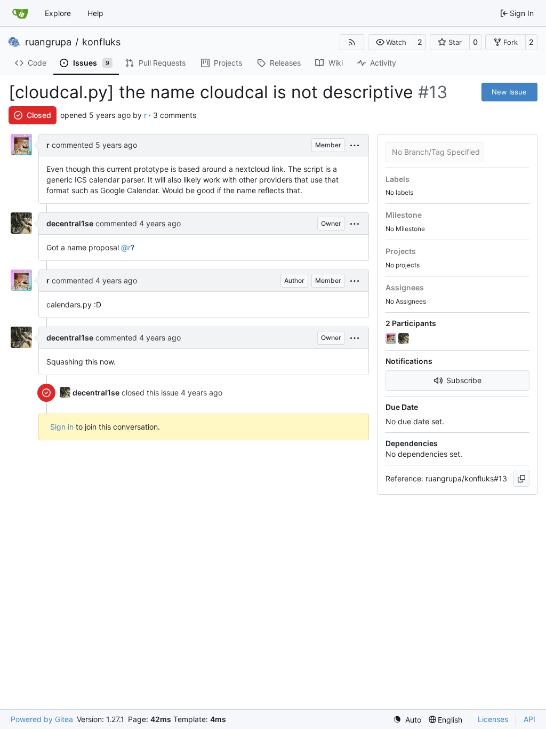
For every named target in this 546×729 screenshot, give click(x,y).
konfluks (101, 42)
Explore (58, 13)
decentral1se (69, 223)
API (529, 719)
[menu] (354, 145)
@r (126, 247)
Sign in (62, 426)
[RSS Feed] (352, 42)
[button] (391, 42)
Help (95, 13)
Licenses (493, 719)
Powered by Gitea (42, 719)
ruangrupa (48, 42)
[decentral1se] (404, 338)
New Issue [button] (509, 92)
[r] (392, 338)
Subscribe (463, 380)
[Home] (20, 13)
